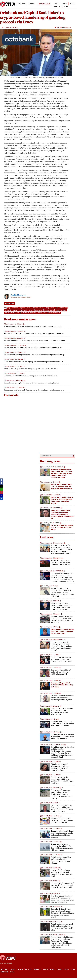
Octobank (8, 310)
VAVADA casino (49, 310)
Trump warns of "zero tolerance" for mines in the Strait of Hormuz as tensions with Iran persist (62, 847)
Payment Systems (25, 308)
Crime (56, 4)
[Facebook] (1, 480)
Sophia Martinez (18, 295)
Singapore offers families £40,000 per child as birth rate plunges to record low (62, 820)
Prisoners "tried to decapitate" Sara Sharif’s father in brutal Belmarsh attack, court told (62, 885)
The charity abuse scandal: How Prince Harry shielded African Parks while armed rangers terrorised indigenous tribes (61, 473)
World (12, 4)
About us (4, 969)
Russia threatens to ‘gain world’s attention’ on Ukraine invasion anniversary (33, 347)
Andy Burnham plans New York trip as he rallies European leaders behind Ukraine (61, 860)
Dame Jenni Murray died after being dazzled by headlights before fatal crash (62, 631)
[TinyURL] (1, 495)
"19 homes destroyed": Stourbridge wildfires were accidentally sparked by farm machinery (62, 780)
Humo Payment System (28, 313)
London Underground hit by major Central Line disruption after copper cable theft (62, 723)
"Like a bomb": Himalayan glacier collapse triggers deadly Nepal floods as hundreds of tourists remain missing (61, 794)
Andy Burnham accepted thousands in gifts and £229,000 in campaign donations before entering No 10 (62, 514)
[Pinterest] (1, 492)
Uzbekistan (38, 310)
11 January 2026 (9, 28)
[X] (1, 486)
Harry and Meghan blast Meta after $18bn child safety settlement (62, 685)
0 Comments (66, 28)
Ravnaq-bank (42, 313)
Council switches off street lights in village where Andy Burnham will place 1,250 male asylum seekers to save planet (62, 913)
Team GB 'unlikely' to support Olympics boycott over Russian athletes (30, 369)
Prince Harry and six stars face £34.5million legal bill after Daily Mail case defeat (61, 486)
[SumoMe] (1, 498)
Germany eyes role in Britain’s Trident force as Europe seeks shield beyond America (62, 736)
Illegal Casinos (50, 308)
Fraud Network (62, 308)
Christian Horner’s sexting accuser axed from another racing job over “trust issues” (62, 659)
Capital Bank (23, 310)
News (4, 4)
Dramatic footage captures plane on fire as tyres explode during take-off (31, 383)
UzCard (31, 310)
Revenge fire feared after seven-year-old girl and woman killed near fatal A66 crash (61, 873)
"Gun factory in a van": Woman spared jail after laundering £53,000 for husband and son (60, 767)
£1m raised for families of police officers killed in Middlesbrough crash (60, 672)
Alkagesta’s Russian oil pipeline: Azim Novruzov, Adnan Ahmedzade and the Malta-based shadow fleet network (61, 646)
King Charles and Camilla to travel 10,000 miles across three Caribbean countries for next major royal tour (62, 899)
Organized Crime (12, 308)
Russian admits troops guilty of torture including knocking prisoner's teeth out (34, 333)
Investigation (44, 4)
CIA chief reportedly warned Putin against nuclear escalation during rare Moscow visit (62, 711)
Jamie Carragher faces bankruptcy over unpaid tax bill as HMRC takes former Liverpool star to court (61, 606)
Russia (15, 310)
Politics (21, 4)
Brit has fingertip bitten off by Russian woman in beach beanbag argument (32, 326)
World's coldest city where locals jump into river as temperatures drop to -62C (33, 362)
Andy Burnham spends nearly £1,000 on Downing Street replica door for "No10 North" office (62, 927)
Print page (10, 303)
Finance (32, 4)
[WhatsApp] (1, 489)
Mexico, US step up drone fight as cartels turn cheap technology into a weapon (61, 562)
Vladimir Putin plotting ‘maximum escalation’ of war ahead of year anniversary (34, 354)
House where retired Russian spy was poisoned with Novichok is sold (30, 376)
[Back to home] (8, 961)
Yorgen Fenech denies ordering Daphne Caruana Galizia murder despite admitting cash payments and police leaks (62, 592)
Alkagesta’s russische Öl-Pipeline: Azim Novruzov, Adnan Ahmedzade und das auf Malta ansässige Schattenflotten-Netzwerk (61, 549)
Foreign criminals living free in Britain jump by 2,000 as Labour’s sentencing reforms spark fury (62, 619)
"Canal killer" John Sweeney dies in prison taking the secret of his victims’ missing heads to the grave (62, 808)
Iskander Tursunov (54, 313)
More (66, 6)
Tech (72, 4)
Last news (46, 537)
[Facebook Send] (1, 483)
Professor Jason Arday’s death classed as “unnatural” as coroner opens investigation (62, 697)
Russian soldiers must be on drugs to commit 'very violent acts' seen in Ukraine (34, 340)
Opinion (57, 6)
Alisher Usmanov (38, 308)
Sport (64, 4)
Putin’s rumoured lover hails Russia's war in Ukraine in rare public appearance (34, 390)
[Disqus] (37, 425)
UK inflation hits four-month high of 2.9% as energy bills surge (62, 527)
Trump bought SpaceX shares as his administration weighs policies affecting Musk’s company (62, 834)
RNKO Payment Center (12, 313)
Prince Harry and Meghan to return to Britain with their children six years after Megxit (62, 500)
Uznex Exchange (61, 310)
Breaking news (50, 461)
